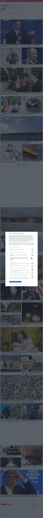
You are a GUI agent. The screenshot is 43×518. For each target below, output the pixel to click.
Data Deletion (17, 284)
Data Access (21, 284)
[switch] (32, 249)
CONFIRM (15, 281)
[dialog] (21, 259)
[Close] (36, 233)
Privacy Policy (26, 284)
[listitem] (21, 247)
